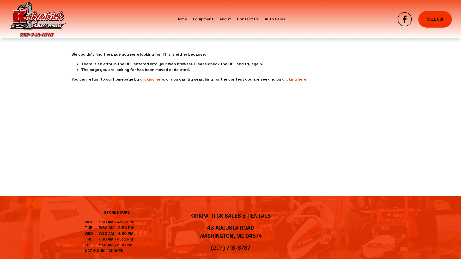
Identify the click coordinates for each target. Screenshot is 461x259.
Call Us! (435, 19)
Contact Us (248, 19)
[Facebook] (405, 19)
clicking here (152, 79)
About (225, 19)
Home (181, 19)
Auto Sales (275, 19)
